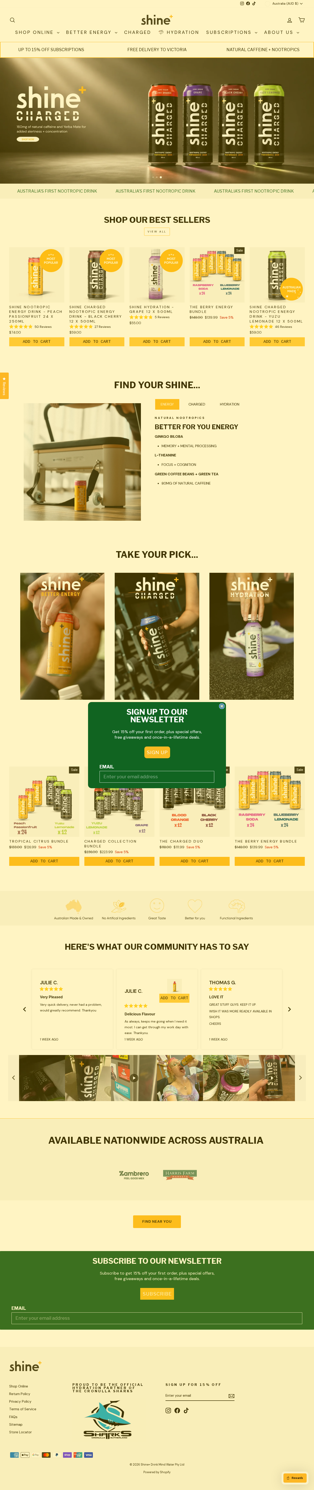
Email (107, 767)
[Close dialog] (222, 706)
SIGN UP (157, 752)
